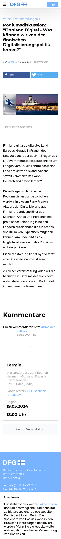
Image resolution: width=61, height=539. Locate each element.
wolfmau (22, 331)
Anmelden (48, 327)
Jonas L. (12, 62)
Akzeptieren (48, 504)
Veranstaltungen (26, 19)
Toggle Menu (5, 4)
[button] (16, 75)
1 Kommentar (41, 62)
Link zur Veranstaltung (30, 429)
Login (53, 4)
